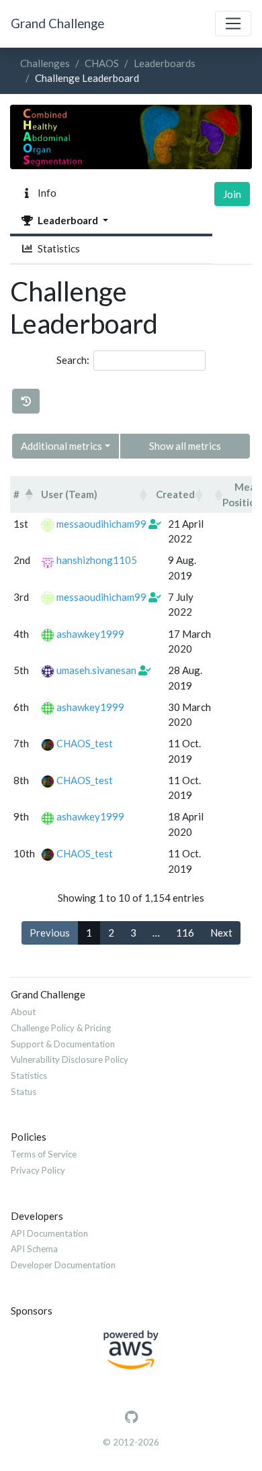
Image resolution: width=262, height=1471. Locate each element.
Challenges (45, 63)
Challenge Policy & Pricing (61, 1028)
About (23, 1011)
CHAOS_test (84, 743)
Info (45, 193)
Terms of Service (44, 1154)
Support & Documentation (63, 1044)
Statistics (57, 248)
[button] (29, 495)
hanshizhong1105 (96, 560)
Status (23, 1091)
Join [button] (232, 194)
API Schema (34, 1248)
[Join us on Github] (131, 1417)
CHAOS (102, 63)
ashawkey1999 (90, 634)
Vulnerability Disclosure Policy (69, 1059)
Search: (72, 360)
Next (221, 933)
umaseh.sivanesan (96, 670)
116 (185, 933)
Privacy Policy (38, 1170)
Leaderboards (164, 63)
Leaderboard (67, 220)
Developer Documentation (63, 1265)
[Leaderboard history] (26, 401)
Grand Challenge (57, 23)
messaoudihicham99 (101, 524)
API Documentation (49, 1233)
